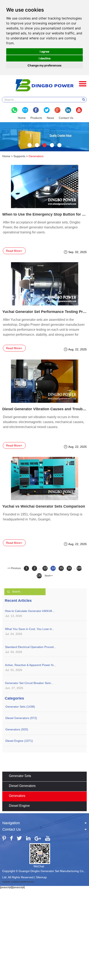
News (50, 117)
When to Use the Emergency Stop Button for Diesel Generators (44, 214)
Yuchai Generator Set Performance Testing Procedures (44, 312)
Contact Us (66, 117)
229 (79, 568)
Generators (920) (16, 729)
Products (36, 117)
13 (45, 568)
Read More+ (14, 250)
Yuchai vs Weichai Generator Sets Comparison (43, 506)
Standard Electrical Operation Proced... (30, 647)
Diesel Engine (19, 805)
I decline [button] (45, 58)
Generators (17, 796)
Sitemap (41, 877)
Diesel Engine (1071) (19, 740)
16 (69, 568)
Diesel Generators (22, 786)
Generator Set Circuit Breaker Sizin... (29, 683)
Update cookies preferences (18, 881)
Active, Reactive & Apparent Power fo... (30, 665)
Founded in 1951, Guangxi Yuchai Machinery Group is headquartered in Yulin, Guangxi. (42, 517)
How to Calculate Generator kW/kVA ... (30, 611)
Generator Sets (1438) (20, 706)
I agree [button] (44, 51)
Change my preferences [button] (44, 65)
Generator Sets (20, 776)
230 (39, 575)
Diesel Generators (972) (21, 718)
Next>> (49, 575)
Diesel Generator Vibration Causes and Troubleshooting (44, 409)
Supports (19, 156)
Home (22, 117)
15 (61, 568)
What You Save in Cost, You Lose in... (29, 629)
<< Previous (14, 568)
